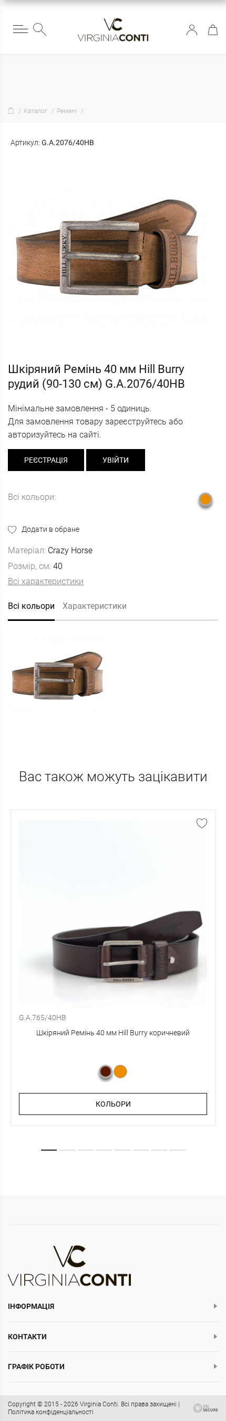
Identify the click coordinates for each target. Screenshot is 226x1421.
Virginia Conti (99, 1404)
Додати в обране (50, 529)
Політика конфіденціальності (51, 1412)
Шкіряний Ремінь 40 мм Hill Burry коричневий (113, 1033)
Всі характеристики (46, 581)
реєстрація (46, 460)
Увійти (192, 30)
